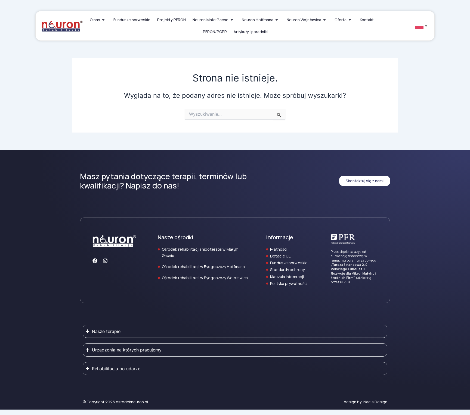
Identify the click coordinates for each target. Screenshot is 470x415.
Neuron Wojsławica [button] (304, 19)
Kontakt (367, 19)
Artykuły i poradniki (251, 31)
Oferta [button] (341, 19)
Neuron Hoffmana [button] (257, 19)
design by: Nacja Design (365, 401)
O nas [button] (95, 19)
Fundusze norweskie (131, 19)
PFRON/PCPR (215, 31)
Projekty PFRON (171, 19)
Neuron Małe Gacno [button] (210, 19)
